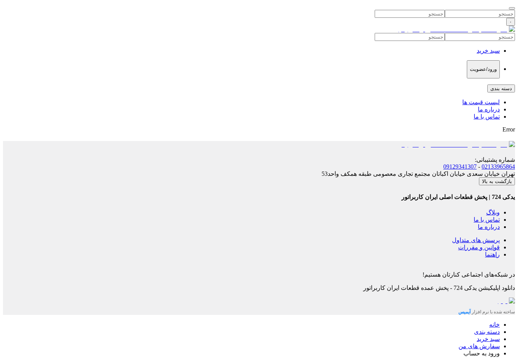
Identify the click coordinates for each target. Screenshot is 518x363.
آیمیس (465, 311)
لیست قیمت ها (481, 102)
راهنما (492, 254)
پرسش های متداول (476, 240)
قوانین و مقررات (479, 247)
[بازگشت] (512, 8)
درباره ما (489, 109)
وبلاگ (493, 212)
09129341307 (460, 166)
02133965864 (498, 166)
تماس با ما (487, 116)
